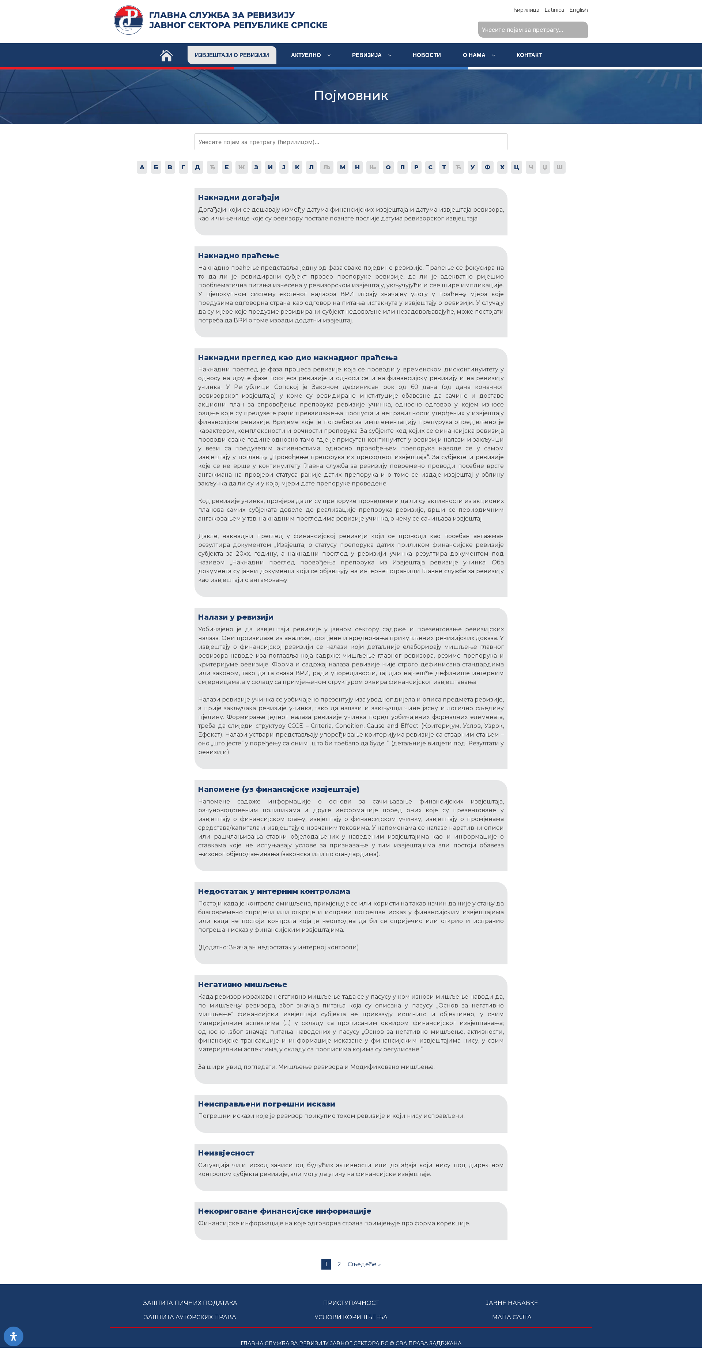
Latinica (554, 10)
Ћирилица (526, 10)
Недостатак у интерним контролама (274, 891)
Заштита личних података (190, 1303)
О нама (475, 55)
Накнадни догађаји (238, 197)
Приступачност (351, 1303)
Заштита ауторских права (190, 1317)
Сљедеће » (364, 1264)
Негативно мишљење (242, 984)
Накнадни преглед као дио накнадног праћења (298, 357)
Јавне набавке (512, 1303)
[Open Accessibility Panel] (13, 1336)
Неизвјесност (226, 1153)
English (578, 10)
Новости (427, 55)
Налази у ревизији (235, 617)
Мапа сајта (512, 1317)
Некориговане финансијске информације (284, 1211)
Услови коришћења (351, 1317)
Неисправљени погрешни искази (266, 1104)
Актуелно (306, 55)
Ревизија (367, 55)
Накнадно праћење (238, 255)
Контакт (529, 55)
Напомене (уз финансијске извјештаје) (278, 789)
